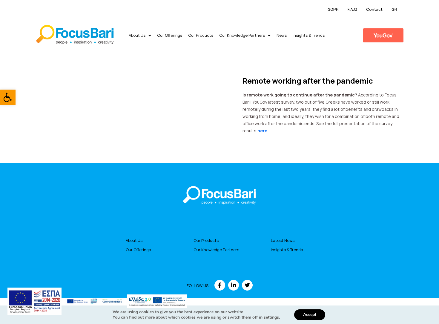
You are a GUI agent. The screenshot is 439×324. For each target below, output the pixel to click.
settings (271, 317)
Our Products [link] (200, 35)
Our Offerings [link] (169, 35)
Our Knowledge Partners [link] (242, 35)
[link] (8, 97)
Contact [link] (374, 9)
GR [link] (394, 9)
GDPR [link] (333, 9)
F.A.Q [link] (352, 9)
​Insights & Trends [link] (309, 35)
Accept (309, 314)
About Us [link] (137, 35)
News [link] (282, 35)
